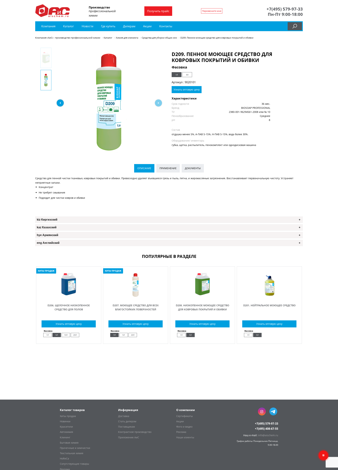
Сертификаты (184, 416)
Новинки (65, 421)
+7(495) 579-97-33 (285, 9)
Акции (147, 26)
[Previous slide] (60, 102)
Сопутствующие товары (74, 463)
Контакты (165, 26)
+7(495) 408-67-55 (266, 429)
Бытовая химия (69, 442)
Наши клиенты (185, 437)
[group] (109, 102)
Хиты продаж (68, 416)
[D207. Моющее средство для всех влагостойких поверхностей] (135, 297)
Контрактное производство (134, 432)
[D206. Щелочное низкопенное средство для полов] (69, 297)
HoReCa (64, 458)
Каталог (69, 26)
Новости (87, 26)
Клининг (65, 437)
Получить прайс (158, 11)
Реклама (181, 432)
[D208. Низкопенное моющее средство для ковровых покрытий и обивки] (202, 297)
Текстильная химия (71, 453)
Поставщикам (126, 426)
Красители (66, 426)
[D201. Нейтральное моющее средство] (269, 297)
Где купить (108, 26)
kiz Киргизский (47, 219)
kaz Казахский (47, 227)
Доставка (123, 416)
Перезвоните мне (211, 10)
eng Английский (48, 242)
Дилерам (129, 26)
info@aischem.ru (268, 435)
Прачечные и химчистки (75, 448)
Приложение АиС (128, 437)
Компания (48, 26)
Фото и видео (184, 426)
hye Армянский (47, 235)
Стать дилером (127, 421)
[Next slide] (158, 102)
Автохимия (66, 432)
